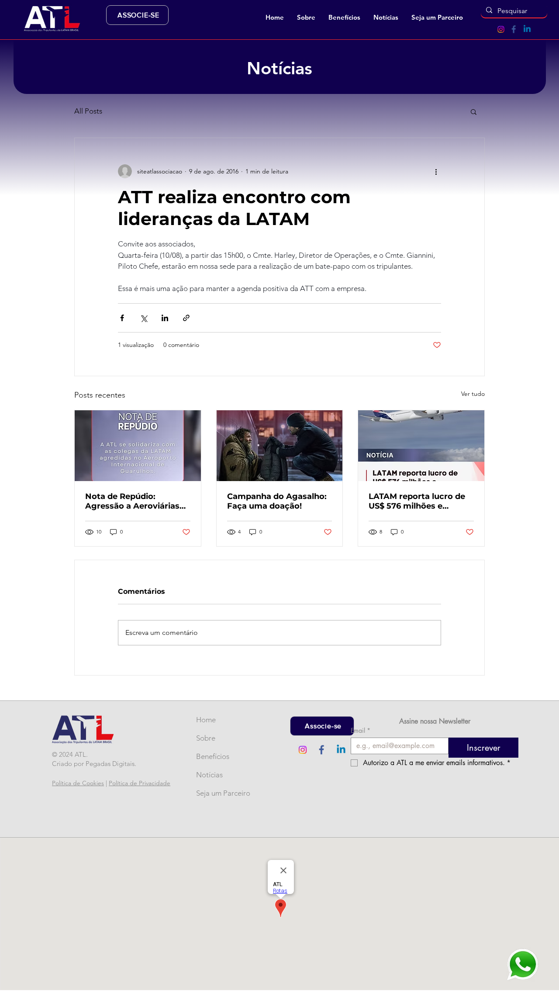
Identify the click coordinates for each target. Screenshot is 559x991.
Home (206, 719)
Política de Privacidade (139, 783)
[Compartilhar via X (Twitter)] (143, 318)
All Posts (88, 111)
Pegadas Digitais (110, 763)
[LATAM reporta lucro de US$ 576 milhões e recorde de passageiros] (421, 445)
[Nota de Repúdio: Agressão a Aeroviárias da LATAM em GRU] (138, 445)
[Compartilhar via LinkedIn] (165, 318)
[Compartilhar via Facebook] (122, 318)
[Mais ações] (436, 171)
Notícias (209, 774)
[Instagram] (501, 29)
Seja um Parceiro (210, 793)
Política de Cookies (78, 783)
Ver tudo (473, 394)
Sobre (205, 738)
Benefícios (210, 756)
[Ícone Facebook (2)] (514, 29)
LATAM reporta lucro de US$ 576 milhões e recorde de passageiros (417, 501)
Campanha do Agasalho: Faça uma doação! (277, 501)
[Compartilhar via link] (186, 318)
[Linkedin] (527, 29)
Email (360, 730)
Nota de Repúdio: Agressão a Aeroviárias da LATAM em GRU (132, 501)
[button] (306, 17)
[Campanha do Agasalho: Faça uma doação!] (280, 445)
